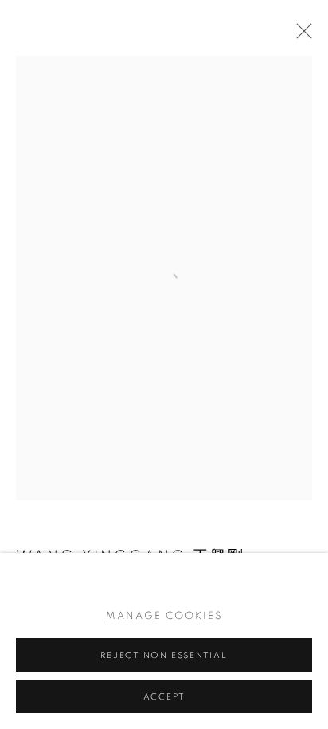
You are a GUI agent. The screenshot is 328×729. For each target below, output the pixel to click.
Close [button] (300, 36)
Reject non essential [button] (163, 655)
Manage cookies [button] (164, 616)
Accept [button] (164, 696)
